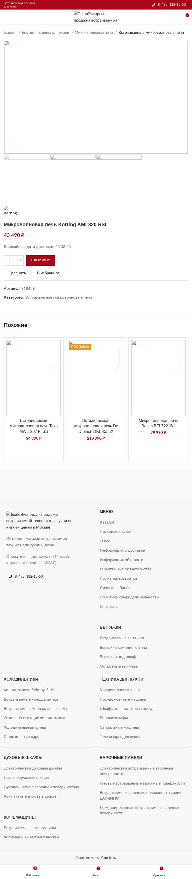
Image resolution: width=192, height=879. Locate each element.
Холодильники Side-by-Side (29, 690)
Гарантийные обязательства (125, 569)
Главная (10, 33)
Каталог (107, 522)
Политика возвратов (118, 578)
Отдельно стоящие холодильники (35, 718)
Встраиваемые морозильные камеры (38, 709)
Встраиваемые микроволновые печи (151, 33)
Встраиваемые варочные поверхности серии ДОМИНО (141, 795)
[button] (50, 362)
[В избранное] (50, 350)
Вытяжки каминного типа (123, 648)
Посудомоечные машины (123, 699)
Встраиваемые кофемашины (30, 828)
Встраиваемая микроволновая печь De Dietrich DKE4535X (96, 426)
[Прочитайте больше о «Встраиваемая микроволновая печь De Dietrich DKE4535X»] (113, 362)
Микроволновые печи (94, 33)
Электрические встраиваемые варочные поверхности (136, 771)
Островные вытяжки (119, 666)
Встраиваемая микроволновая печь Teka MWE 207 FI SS (34, 426)
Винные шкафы (114, 718)
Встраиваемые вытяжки (122, 638)
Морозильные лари (22, 737)
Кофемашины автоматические (31, 837)
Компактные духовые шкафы (31, 796)
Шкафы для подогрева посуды (128, 709)
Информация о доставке (122, 550)
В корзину (40, 260)
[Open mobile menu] (5, 17)
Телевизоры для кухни (120, 737)
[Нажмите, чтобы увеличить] (13, 146)
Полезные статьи (116, 532)
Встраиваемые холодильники (31, 699)
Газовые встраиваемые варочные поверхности (142, 783)
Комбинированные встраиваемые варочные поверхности (140, 810)
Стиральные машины (119, 727)
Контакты (109, 607)
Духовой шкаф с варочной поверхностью (41, 787)
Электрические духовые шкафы (33, 768)
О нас (105, 541)
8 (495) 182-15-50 (172, 5)
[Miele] (33, 484)
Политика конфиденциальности (129, 597)
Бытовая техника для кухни (46, 33)
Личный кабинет (115, 588)
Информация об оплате (121, 560)
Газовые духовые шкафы (26, 778)
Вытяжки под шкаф (118, 657)
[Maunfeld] (96, 484)
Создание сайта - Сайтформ (96, 857)
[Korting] (158, 484)
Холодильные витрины (25, 727)
